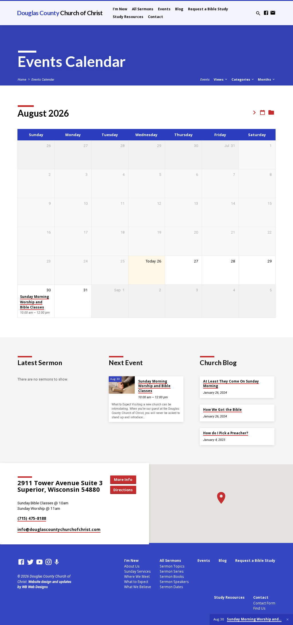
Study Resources (128, 16)
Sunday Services (137, 571)
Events (164, 9)
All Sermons (142, 9)
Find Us (259, 608)
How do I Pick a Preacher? (225, 433)
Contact (155, 16)
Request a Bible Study (208, 9)
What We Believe (137, 586)
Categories (241, 79)
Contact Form (264, 603)
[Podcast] (56, 562)
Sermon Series (172, 571)
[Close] (287, 620)
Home (22, 79)
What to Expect (136, 581)
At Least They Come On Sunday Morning (231, 383)
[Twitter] (30, 562)
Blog (179, 9)
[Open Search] (258, 13)
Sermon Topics (172, 566)
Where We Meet (137, 576)
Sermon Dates (171, 586)
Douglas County (59, 13)
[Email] (273, 13)
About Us (132, 566)
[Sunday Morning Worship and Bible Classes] (122, 385)
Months (265, 79)
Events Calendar (42, 79)
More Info (123, 479)
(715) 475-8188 (31, 518)
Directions (123, 489)
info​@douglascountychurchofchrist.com (58, 529)
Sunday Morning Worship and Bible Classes (34, 301)
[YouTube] (39, 562)
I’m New (120, 9)
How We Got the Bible (222, 409)
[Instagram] (48, 562)
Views (219, 79)
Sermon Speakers (174, 581)
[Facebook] (266, 13)
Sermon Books (172, 576)
